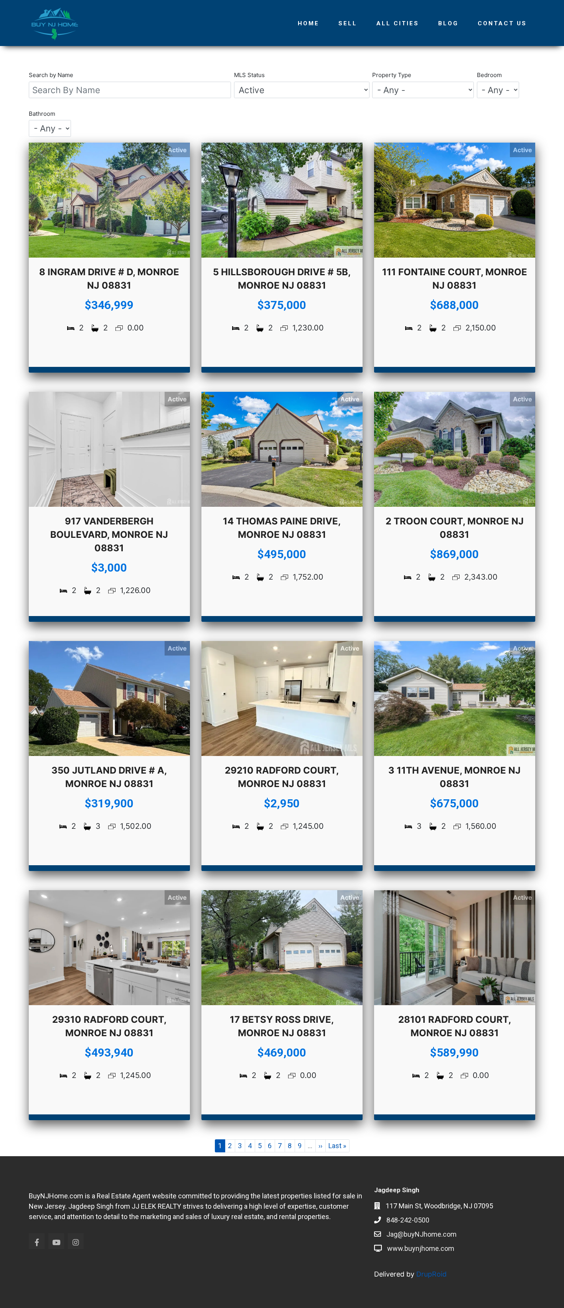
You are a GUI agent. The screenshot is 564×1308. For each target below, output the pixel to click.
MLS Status (249, 75)
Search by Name (51, 75)
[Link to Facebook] (37, 1241)
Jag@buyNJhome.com (421, 1234)
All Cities (397, 23)
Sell (347, 23)
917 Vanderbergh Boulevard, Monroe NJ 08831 (109, 535)
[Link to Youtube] (56, 1241)
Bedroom (489, 75)
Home (308, 23)
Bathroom (42, 113)
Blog (448, 23)
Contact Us (502, 23)
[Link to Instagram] (76, 1241)
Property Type (391, 75)
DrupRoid (431, 1274)
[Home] (57, 23)
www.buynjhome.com (420, 1248)
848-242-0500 (407, 1220)
